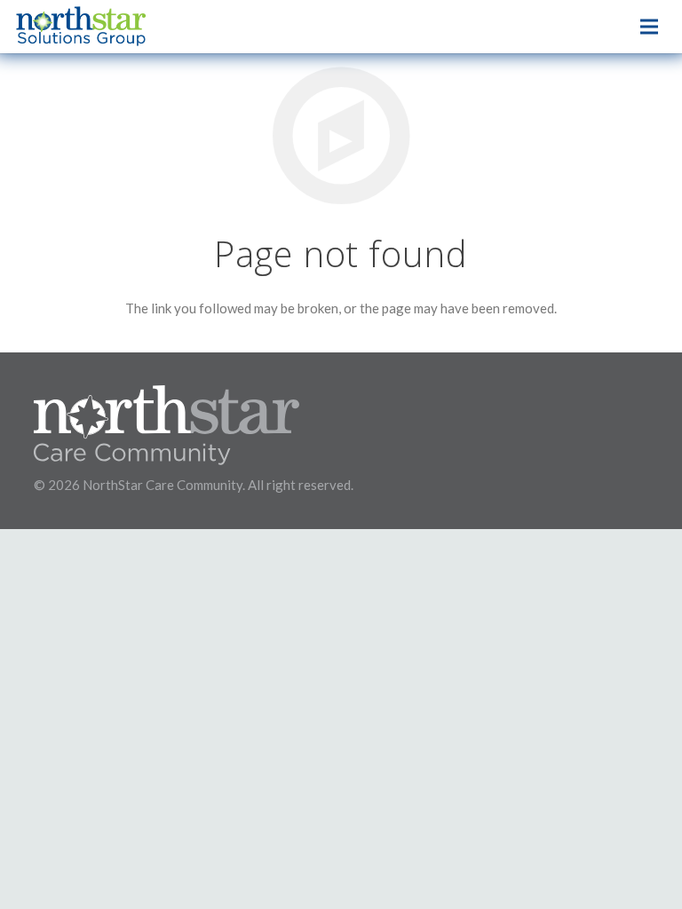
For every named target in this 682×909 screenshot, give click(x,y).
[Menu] (649, 26)
